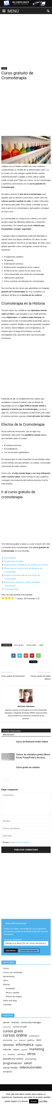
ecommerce (34, 1036)
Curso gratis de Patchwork (13, 676)
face (15, 1040)
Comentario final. (11, 589)
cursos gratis (18, 645)
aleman (6, 1022)
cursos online (31, 645)
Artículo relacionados (12, 731)
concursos (7, 1027)
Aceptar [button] (34, 1101)
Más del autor (8, 735)
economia (7, 1040)
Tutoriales (7, 1004)
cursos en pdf (20, 1026)
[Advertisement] (26, 38)
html (38, 1040)
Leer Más (43, 1101)
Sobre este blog (10, 1000)
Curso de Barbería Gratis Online (32, 741)
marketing (36, 1049)
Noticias (6, 984)
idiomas (8, 1044)
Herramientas (9, 976)
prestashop (30, 1058)
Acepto (16, 842)
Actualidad (10, 988)
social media (10, 1067)
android (15, 1022)
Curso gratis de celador (28, 767)
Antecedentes (10, 558)
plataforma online (13, 1058)
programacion (12, 1063)
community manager (31, 1022)
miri (4, 1054)
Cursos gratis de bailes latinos (41, 677)
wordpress (7, 1071)
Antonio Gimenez (26, 706)
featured (22, 1040)
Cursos (4, 68)
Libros (5, 980)
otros (31, 1053)
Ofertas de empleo (14, 996)
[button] (48, 11)
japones (24, 1049)
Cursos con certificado (12, 972)
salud (41, 645)
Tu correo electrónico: (13, 940)
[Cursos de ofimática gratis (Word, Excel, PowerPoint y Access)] (8, 756)
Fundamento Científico (14, 561)
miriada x (11, 1054)
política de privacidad (18, 842)
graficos (30, 1040)
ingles (38, 1045)
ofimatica (21, 1054)
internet (7, 1049)
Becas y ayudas (12, 992)
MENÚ (13, 11)
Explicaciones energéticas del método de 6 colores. (26, 565)
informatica (24, 1044)
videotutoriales (30, 1067)
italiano (16, 1049)
